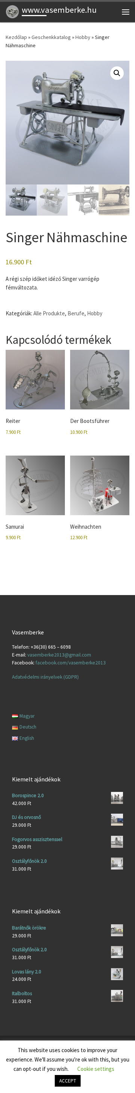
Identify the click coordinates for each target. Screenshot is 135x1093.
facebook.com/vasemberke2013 (71, 663)
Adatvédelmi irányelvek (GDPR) (45, 677)
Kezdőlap (16, 37)
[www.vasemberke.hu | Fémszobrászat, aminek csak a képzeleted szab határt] (12, 11)
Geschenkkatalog (51, 37)
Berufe (76, 313)
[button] (117, 73)
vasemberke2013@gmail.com (59, 655)
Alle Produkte (49, 313)
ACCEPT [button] (67, 1081)
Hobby (82, 37)
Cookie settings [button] (95, 1068)
